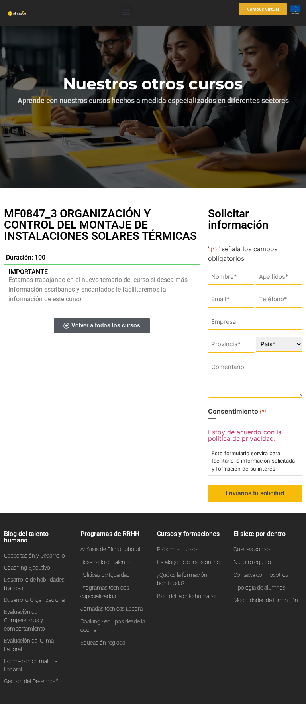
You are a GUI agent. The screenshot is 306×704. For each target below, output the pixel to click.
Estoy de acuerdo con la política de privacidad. (245, 435)
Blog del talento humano (26, 537)
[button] (126, 11)
